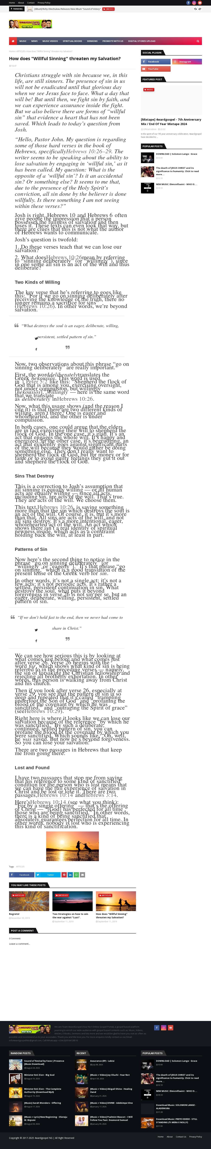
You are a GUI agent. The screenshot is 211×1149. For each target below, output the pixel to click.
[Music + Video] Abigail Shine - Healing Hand (111, 1090)
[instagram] (194, 3)
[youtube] (200, 3)
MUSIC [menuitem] (22, 41)
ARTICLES (20, 51)
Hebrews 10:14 (55, 795)
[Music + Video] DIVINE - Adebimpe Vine (111, 1102)
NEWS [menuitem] (34, 41)
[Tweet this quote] (36, 338)
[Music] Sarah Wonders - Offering (42, 1102)
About (21, 2)
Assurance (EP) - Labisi (102, 1060)
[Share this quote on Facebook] (36, 349)
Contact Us (181, 1136)
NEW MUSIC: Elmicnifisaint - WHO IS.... (176, 184)
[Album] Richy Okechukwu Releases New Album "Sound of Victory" (67, 8)
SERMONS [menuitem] (92, 41)
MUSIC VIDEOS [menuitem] (50, 41)
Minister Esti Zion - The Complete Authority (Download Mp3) (42, 1090)
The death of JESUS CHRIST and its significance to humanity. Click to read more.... (177, 171)
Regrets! (14, 914)
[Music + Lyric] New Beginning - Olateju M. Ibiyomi (45, 1118)
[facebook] (188, 3)
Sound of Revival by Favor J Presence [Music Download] (44, 1062)
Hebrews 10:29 (42, 711)
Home (12, 2)
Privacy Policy (44, 2)
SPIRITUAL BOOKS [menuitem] (72, 41)
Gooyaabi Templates (56, 1144)
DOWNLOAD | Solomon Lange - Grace (176, 153)
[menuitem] (13, 41)
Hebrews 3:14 (100, 795)
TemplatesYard (37, 1144)
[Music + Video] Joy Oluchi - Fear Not (110, 1074)
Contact (30, 2)
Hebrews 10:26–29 (88, 151)
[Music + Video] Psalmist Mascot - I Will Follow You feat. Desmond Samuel (111, 1118)
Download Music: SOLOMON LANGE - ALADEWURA (176, 1107)
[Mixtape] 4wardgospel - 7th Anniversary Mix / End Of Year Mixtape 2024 (171, 121)
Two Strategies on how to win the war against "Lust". (70, 915)
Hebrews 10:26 (64, 257)
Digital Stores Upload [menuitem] (141, 41)
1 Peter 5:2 (34, 381)
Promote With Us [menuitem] (113, 41)
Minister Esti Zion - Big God (39, 1074)
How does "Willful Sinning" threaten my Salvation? (111, 915)
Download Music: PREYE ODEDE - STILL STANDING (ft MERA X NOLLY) (176, 1121)
